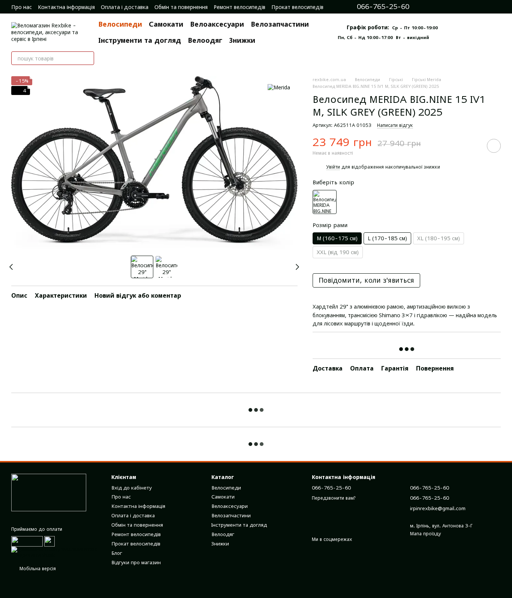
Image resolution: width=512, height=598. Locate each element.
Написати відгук (395, 125)
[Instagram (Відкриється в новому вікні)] (435, 7)
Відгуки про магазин (136, 562)
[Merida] (279, 87)
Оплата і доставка (124, 7)
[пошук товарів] (87, 58)
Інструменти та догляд (139, 40)
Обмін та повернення (181, 7)
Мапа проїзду (425, 533)
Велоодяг (205, 40)
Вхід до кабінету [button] (131, 488)
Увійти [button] (333, 167)
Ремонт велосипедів (239, 7)
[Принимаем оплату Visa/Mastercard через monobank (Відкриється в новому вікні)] (55, 552)
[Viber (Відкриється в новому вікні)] (467, 7)
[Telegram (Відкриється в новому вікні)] (456, 7)
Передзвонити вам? (333, 498)
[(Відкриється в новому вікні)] (49, 541)
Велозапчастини (280, 24)
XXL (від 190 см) (338, 252)
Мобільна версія (37, 568)
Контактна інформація (66, 7)
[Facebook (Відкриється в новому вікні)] (446, 7)
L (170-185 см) (387, 238)
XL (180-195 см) (438, 238)
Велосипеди (120, 24)
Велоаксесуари (217, 24)
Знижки (242, 40)
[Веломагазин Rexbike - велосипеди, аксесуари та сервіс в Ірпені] (48, 492)
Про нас (21, 7)
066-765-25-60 (383, 6)
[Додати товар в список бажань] (494, 146)
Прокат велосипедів (297, 7)
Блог (116, 553)
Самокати (166, 24)
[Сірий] (325, 202)
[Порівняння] (482, 7)
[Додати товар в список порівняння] (472, 145)
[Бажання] (497, 7)
